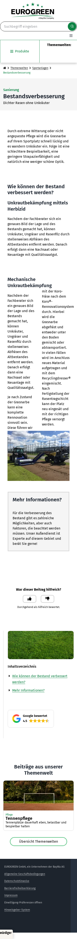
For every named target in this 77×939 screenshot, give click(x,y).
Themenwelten (19, 68)
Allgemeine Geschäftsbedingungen (24, 873)
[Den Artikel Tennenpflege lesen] (38, 805)
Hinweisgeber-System (17, 909)
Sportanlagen (40, 68)
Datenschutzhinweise (16, 881)
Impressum (11, 895)
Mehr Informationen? (28, 690)
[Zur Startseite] (4, 68)
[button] (31, 719)
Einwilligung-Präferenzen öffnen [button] (23, 902)
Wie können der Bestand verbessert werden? (39, 679)
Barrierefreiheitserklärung (20, 888)
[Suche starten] (72, 26)
